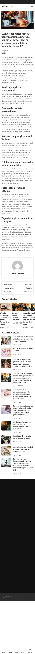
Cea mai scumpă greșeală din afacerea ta (16, 316)
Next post (28, 285)
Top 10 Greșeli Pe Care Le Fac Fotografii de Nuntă (22, 437)
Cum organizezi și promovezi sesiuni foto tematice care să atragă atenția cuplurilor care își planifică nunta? (22, 394)
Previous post (8, 285)
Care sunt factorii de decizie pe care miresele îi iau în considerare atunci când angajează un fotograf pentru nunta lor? (23, 410)
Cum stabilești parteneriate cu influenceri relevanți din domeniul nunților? (23, 339)
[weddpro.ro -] (7, 6)
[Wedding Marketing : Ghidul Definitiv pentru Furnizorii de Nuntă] (6, 307)
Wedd (3, 53)
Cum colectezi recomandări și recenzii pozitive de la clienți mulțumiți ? (23, 449)
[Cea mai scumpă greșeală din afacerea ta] (17, 307)
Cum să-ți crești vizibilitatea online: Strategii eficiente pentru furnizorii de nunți (29, 318)
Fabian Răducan (17, 274)
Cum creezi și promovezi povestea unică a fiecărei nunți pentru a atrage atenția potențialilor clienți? (23, 362)
